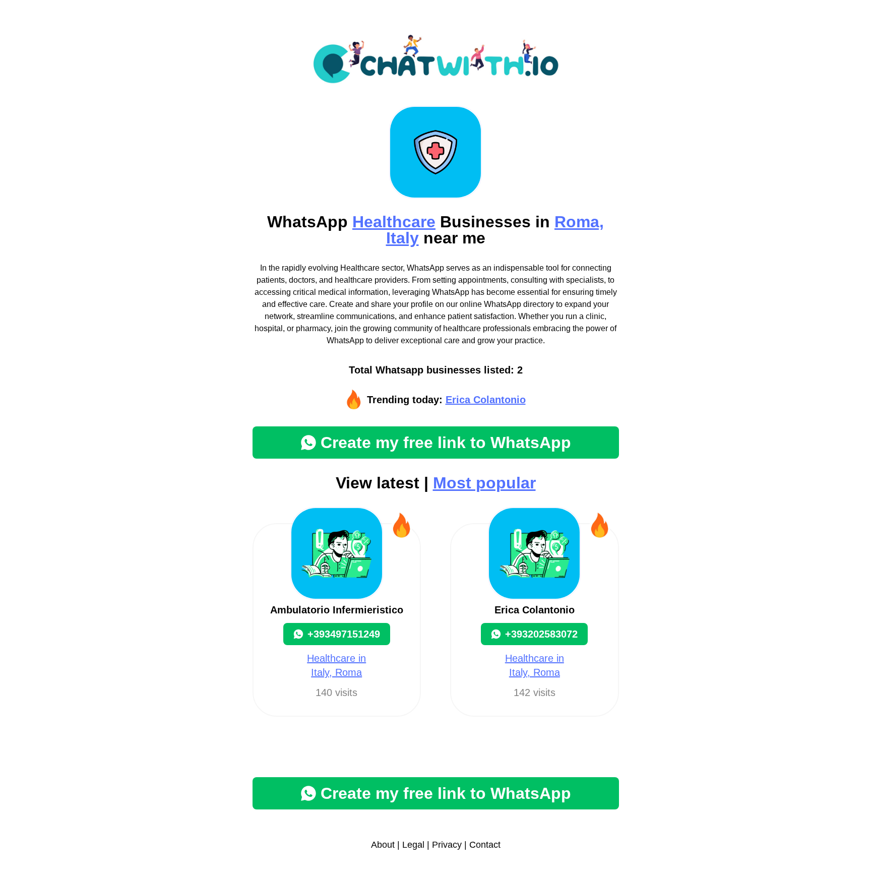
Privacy (447, 845)
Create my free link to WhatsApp (446, 442)
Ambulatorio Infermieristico (336, 609)
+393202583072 (541, 634)
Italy (402, 238)
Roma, (579, 222)
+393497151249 (343, 634)
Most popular (484, 483)
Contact (485, 845)
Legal (413, 845)
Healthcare (394, 222)
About (383, 845)
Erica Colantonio (486, 399)
